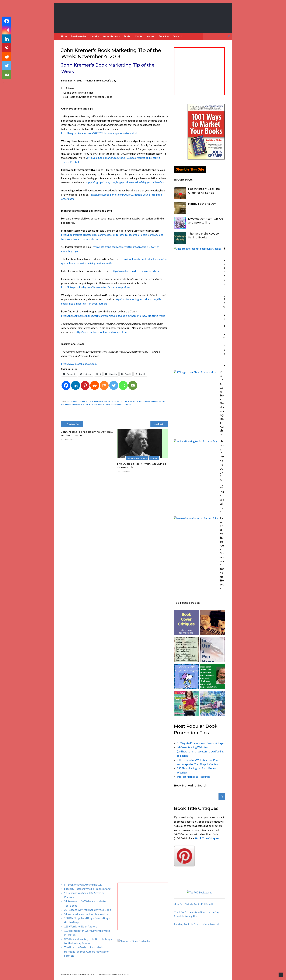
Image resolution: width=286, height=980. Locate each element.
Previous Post (73, 424)
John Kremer (98, 404)
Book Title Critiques (207, 838)
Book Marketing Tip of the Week (107, 401)
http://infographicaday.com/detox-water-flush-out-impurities (95, 287)
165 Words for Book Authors (80, 926)
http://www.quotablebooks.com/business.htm (101, 332)
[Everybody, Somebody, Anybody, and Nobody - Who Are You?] (186, 650)
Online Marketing (111, 36)
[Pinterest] (85, 385)
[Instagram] (6, 30)
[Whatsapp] (123, 385)
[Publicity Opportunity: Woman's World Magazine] (186, 704)
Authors (150, 36)
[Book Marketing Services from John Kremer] (186, 623)
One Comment (123, 471)
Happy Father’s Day (202, 203)
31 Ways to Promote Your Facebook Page (200, 743)
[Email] (132, 385)
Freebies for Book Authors (78, 404)
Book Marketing (78, 36)
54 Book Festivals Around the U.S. (83, 884)
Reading (154, 458)
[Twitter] (113, 385)
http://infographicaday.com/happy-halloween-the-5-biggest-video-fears (125, 182)
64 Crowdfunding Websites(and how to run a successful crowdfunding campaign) (200, 751)
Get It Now (163, 36)
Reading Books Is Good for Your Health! (196, 924)
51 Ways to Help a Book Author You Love (87, 914)
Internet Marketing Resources (193, 776)
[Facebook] (66, 385)
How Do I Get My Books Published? (193, 904)
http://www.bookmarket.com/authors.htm (135, 271)
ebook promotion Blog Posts (137, 401)
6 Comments (67, 440)
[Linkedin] (75, 385)
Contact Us (178, 36)
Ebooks (138, 36)
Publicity (94, 36)
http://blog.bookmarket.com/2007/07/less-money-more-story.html (99, 133)
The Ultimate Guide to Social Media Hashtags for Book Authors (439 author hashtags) (86, 951)
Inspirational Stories (137, 458)
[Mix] (104, 385)
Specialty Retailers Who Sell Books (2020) (87, 888)
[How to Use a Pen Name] (212, 650)
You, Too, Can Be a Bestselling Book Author (222, 403)
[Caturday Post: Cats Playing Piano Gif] (212, 623)
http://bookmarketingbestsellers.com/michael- (87, 234)
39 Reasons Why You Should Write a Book (87, 909)
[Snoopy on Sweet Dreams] (186, 677)
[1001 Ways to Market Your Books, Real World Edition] (206, 158)
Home (64, 36)
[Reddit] (94, 385)
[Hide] (3, 82)
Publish (127, 36)
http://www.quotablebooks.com (79, 363)
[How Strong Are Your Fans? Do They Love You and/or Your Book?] (212, 704)
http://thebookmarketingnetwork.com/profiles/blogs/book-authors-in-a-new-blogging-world (113, 315)
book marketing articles (79, 401)
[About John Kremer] (212, 677)
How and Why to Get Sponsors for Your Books (222, 553)
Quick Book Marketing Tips (117, 404)
